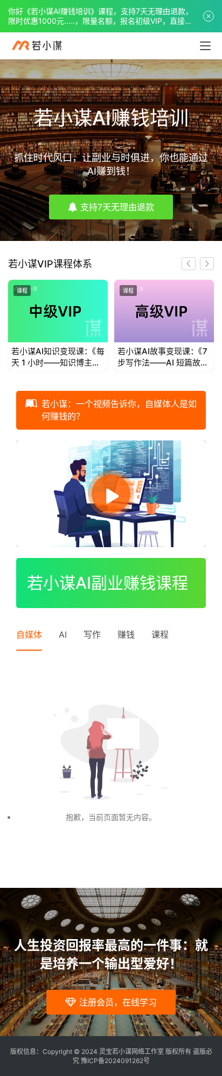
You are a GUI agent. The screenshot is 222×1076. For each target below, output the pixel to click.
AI (63, 634)
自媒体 (29, 634)
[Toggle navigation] (205, 46)
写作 (92, 634)
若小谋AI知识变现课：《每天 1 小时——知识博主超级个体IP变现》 (58, 357)
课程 (22, 290)
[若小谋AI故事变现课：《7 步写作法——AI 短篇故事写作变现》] (164, 311)
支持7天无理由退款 (117, 207)
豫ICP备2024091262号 (115, 1061)
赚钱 (126, 634)
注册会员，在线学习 (118, 1002)
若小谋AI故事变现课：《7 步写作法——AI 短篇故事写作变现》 (163, 357)
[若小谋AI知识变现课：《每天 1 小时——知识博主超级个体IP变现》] (58, 311)
